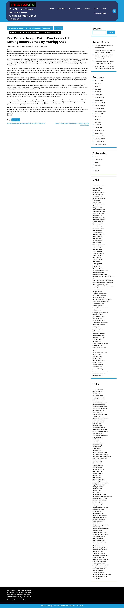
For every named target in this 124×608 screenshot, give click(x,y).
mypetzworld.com (98, 309)
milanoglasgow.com (99, 536)
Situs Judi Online (100, 13)
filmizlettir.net (97, 393)
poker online (19, 598)
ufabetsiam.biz (97, 230)
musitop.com (97, 349)
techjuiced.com (97, 208)
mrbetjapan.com (98, 487)
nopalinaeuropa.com (99, 374)
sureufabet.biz (97, 252)
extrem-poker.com (98, 316)
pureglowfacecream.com (101, 483)
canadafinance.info (99, 519)
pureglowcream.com (99, 494)
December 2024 (100, 136)
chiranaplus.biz (97, 530)
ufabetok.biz (96, 261)
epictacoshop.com (99, 513)
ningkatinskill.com (98, 330)
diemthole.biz (97, 475)
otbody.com (96, 460)
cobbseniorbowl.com (99, 295)
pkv (8, 590)
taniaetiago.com (98, 364)
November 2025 (100, 106)
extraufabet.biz (97, 240)
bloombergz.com (98, 450)
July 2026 (98, 83)
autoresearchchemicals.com (102, 574)
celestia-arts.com (98, 401)
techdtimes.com (98, 194)
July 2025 (98, 117)
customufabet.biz (98, 253)
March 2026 (98, 94)
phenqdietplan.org (98, 337)
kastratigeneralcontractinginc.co (103, 280)
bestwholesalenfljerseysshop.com (103, 282)
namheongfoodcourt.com (101, 534)
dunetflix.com (97, 341)
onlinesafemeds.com (99, 219)
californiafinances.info (99, 517)
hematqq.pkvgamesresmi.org (16, 600)
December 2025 (100, 103)
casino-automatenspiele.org (102, 456)
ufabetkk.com (97, 477)
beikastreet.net (97, 391)
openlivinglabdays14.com (100, 284)
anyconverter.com (98, 469)
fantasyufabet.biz (98, 229)
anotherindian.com (98, 360)
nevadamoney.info (98, 521)
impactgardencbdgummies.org (102, 370)
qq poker (21, 592)
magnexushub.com (99, 211)
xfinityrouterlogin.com (99, 561)
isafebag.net (97, 448)
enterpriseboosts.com (100, 452)
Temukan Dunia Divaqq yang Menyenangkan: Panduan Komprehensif (104, 57)
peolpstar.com (97, 416)
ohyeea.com (96, 355)
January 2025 (99, 133)
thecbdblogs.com (98, 572)
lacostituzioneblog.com (100, 353)
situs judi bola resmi (25, 590)
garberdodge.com (98, 410)
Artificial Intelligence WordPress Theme (54, 606)
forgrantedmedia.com (100, 414)
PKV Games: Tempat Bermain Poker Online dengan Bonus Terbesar (22, 14)
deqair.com (96, 326)
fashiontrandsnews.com (100, 271)
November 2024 (100, 139)
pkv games (15, 120)
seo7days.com (97, 492)
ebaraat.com (97, 206)
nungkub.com (97, 358)
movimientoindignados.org (101, 343)
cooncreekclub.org (98, 397)
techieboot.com (98, 196)
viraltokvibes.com (98, 433)
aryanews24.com (98, 290)
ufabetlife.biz (97, 242)
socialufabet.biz (98, 246)
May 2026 (98, 89)
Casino (77, 9)
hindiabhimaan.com (99, 569)
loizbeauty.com (97, 468)
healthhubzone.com (99, 204)
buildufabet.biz (97, 267)
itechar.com (96, 200)
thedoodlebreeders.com (100, 322)
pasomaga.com (98, 368)
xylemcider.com (97, 362)
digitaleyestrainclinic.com (100, 555)
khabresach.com (98, 571)
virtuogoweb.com (98, 213)
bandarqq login (12, 592)
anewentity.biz (97, 488)
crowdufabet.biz (98, 265)
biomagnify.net (97, 376)
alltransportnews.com (99, 269)
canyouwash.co (97, 190)
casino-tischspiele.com (100, 458)
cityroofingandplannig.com (101, 301)
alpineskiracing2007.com (100, 548)
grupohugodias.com (99, 324)
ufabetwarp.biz (97, 223)
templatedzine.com (99, 334)
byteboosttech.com (99, 210)
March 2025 (98, 128)
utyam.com (96, 351)
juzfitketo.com (97, 366)
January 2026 (99, 100)
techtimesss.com (98, 422)
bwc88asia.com (97, 314)
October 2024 (99, 141)
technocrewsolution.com (100, 431)
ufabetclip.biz (97, 225)
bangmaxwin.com (98, 509)
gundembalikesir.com (99, 198)
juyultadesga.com (98, 305)
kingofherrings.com (98, 485)
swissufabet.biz (97, 232)
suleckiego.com (97, 578)
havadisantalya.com (99, 192)
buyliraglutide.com (98, 217)
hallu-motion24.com (99, 540)
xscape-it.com (97, 292)
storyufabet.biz (97, 255)
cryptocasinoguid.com (100, 274)
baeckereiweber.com (99, 185)
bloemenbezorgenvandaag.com (103, 496)
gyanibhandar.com (98, 221)
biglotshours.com (98, 215)
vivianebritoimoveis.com (100, 435)
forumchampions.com (99, 403)
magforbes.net (97, 437)
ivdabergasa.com (98, 303)
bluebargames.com (99, 405)
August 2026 (99, 81)
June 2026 (98, 86)
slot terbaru (14, 590)
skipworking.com (98, 466)
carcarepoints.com (99, 320)
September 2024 (100, 144)
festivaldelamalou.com (100, 406)
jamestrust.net (97, 462)
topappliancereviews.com (101, 565)
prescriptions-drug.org (100, 429)
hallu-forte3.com (98, 538)
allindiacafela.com (98, 546)
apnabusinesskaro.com (100, 576)
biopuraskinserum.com (100, 515)
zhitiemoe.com (97, 356)
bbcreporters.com (98, 272)
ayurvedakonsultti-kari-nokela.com (103, 286)
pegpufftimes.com (98, 399)
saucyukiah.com (98, 389)
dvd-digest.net (97, 527)
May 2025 (98, 122)
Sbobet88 (87, 9)
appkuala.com (97, 490)
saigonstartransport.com (100, 508)
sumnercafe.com (98, 339)
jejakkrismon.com (98, 473)
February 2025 (99, 130)
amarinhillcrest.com (99, 443)
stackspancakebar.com (100, 532)
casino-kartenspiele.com (100, 454)
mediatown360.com (99, 553)
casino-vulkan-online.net (100, 550)
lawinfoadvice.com (98, 335)
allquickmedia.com (98, 479)
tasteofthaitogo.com (99, 500)
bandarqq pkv (19, 594)
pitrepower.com (98, 551)
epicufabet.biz (97, 257)
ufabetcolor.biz (97, 238)
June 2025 (98, 119)
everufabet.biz (97, 263)
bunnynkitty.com (98, 502)
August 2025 (99, 114)
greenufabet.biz (98, 236)
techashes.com (97, 189)
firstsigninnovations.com (100, 408)
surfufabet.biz (97, 248)
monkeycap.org (97, 439)
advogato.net (97, 446)
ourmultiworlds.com (99, 395)
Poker (96, 9)
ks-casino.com (97, 318)
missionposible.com (99, 557)
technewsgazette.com (100, 481)
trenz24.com (96, 464)
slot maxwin (17, 596)
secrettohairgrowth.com (100, 498)
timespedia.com (98, 471)
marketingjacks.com (99, 563)
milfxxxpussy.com (98, 345)
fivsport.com (96, 332)
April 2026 (98, 92)
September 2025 (100, 111)
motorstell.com (97, 426)
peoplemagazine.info (99, 187)
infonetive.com (97, 511)
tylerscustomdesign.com (100, 418)
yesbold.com (97, 202)
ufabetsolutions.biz (99, 244)
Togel (104, 9)
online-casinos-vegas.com (101, 559)
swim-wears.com (98, 412)
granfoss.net (97, 544)
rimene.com (96, 523)
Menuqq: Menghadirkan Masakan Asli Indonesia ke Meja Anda (26, 123)
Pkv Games (61, 9)
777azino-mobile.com (99, 294)
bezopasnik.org (97, 504)
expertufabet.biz (98, 227)
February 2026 (99, 97)
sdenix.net (96, 441)
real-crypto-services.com (101, 307)
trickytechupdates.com (100, 567)
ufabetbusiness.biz (98, 234)
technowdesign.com (99, 297)
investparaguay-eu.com (100, 313)
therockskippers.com (99, 542)
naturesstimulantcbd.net (100, 372)
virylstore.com (97, 424)
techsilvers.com (97, 328)
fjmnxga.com (97, 506)
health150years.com (99, 427)
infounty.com (97, 311)
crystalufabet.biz (98, 259)
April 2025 (98, 125)
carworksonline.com (99, 420)
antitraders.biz (97, 288)
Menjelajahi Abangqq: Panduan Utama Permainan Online (104, 62)
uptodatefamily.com (99, 347)
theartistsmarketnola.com (101, 529)
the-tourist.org (97, 445)
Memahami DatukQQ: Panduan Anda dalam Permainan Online (104, 67)
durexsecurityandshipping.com (102, 299)
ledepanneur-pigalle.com (100, 525)
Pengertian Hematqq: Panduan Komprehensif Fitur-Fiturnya (105, 51)
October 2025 (99, 108)
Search (97, 28)
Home (52, 9)
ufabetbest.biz (97, 250)
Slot (70, 9)
